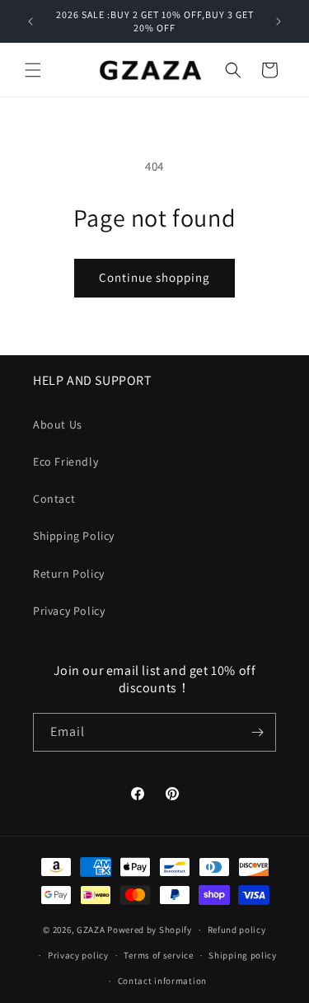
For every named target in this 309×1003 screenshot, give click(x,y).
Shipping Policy (74, 535)
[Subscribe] (257, 732)
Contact (54, 498)
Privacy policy (78, 955)
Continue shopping (154, 277)
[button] (33, 70)
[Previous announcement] (30, 21)
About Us (57, 424)
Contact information (162, 981)
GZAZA (91, 929)
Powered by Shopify (149, 929)
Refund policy (237, 929)
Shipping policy (242, 955)
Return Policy (69, 573)
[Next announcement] (278, 21)
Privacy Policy (69, 610)
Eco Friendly (65, 461)
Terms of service (158, 955)
